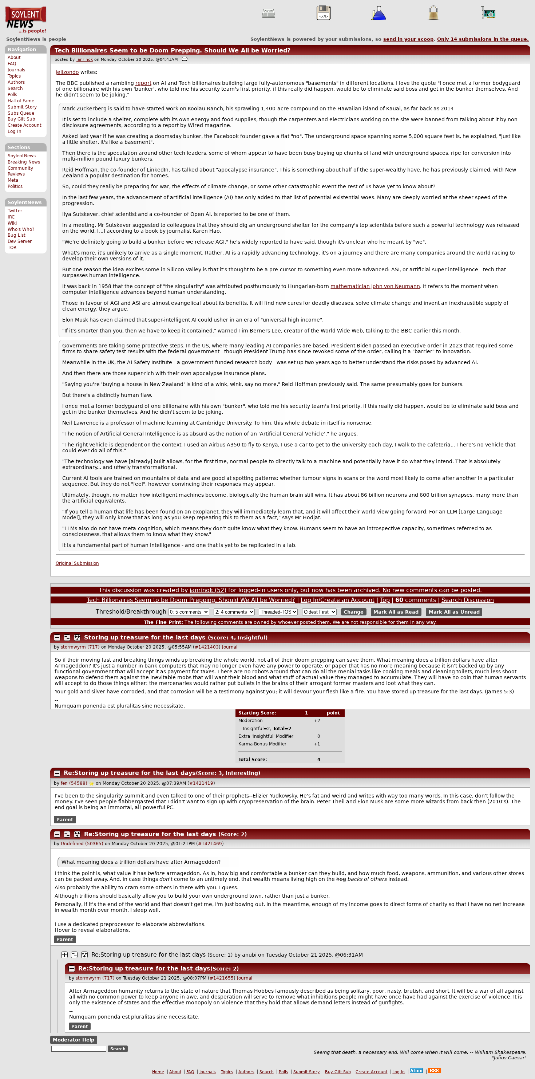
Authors (16, 82)
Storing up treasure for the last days (145, 637)
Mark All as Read (396, 612)
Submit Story (22, 107)
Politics (15, 186)
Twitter (15, 210)
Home (158, 1072)
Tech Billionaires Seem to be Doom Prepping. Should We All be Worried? (172, 50)
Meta (13, 180)
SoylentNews (26, 20)
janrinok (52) (208, 590)
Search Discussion (467, 599)
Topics (14, 76)
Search (15, 88)
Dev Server (20, 241)
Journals (16, 69)
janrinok (84, 59)
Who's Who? (21, 229)
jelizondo (67, 72)
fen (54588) (74, 783)
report (143, 83)
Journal (229, 647)
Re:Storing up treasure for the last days (130, 772)
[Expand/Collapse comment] (57, 637)
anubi (249, 955)
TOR (12, 247)
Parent (64, 819)
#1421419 (201, 783)
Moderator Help (73, 1040)
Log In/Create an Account (337, 599)
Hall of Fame (21, 100)
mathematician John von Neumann (375, 286)
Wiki (12, 223)
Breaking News (24, 162)
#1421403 (207, 647)
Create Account (24, 125)
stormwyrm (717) (80, 647)
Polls (12, 94)
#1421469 (210, 843)
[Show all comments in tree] (77, 637)
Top (385, 599)
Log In (14, 131)
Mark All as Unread (454, 612)
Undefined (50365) (82, 843)
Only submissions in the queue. (483, 39)
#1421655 (222, 978)
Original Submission (77, 563)
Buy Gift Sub (21, 119)
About (14, 57)
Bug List (16, 235)
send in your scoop (408, 39)
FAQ (12, 63)
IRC (11, 217)
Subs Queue (21, 113)
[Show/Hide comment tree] (67, 637)
